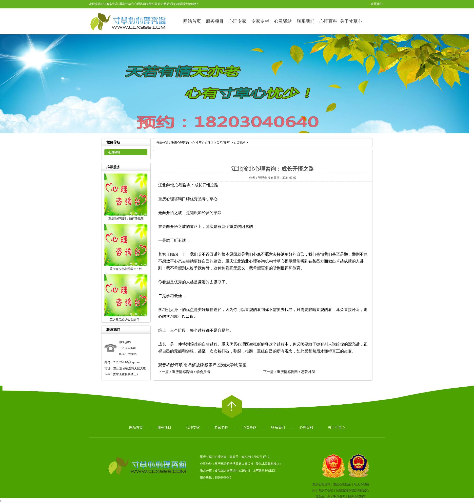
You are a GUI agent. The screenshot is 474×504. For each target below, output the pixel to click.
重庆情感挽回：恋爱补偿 (296, 372)
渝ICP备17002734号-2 (255, 457)
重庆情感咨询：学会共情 (191, 372)
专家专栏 (260, 21)
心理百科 (328, 21)
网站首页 (192, 21)
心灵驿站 (283, 21)
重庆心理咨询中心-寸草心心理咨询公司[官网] (200, 142)
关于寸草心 (351, 21)
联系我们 (377, 4)
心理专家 (237, 21)
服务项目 (215, 21)
